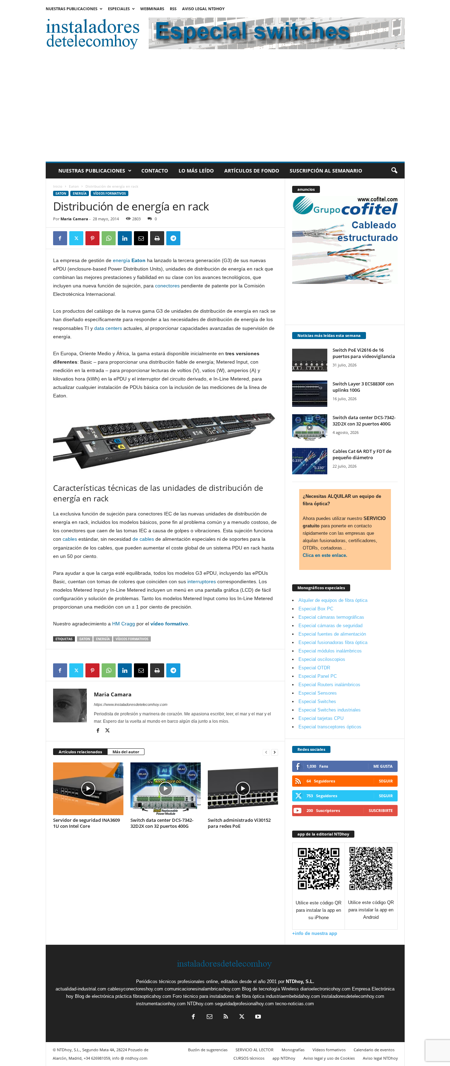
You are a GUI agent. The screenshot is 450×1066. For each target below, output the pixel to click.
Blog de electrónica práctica (103, 996)
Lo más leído (196, 170)
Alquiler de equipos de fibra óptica (332, 600)
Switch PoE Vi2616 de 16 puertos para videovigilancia (364, 353)
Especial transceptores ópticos (329, 726)
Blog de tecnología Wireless (270, 989)
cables (70, 539)
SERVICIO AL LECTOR (255, 1049)
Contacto (154, 170)
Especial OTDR (314, 667)
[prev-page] (266, 752)
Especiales (119, 8)
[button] (394, 170)
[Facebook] (60, 238)
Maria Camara (74, 218)
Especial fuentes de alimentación (332, 634)
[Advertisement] (225, 109)
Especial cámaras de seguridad (330, 625)
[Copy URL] (189, 238)
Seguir (386, 781)
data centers (108, 328)
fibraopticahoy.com (152, 996)
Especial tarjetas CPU (320, 718)
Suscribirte (381, 810)
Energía (79, 193)
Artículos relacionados (80, 751)
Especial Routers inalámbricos (329, 684)
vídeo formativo (169, 623)
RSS (173, 8)
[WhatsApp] (109, 238)
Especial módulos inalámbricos (330, 651)
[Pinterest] (92, 238)
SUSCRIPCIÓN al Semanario (326, 170)
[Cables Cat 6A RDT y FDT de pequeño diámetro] (309, 461)
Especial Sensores (317, 693)
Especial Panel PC (317, 676)
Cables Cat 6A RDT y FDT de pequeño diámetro (362, 454)
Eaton (74, 186)
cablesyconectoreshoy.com (135, 989)
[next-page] (274, 752)
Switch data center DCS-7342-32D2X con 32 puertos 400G (161, 823)
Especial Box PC (315, 608)
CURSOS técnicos (248, 1058)
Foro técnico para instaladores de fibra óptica (218, 996)
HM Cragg (123, 623)
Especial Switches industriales (329, 710)
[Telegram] (173, 238)
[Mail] (209, 1017)
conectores (167, 285)
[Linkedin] (125, 238)
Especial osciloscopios (321, 659)
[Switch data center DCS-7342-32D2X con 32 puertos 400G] (165, 788)
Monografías (293, 1049)
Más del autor (125, 751)
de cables (143, 539)
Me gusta (383, 766)
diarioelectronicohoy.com (325, 989)
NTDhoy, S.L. (300, 981)
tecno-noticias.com (294, 1003)
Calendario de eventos (374, 1049)
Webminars (152, 8)
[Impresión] (157, 238)
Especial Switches (317, 701)
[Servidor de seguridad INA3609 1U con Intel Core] (88, 788)
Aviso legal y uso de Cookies (329, 1058)
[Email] (141, 238)
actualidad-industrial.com (81, 989)
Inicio (57, 186)
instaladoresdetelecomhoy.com (352, 996)
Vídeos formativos (109, 193)
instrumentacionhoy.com (161, 1003)
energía (121, 260)
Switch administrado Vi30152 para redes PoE (239, 823)
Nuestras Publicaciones (71, 8)
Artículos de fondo (251, 170)
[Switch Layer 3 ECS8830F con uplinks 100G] (309, 394)
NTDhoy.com (200, 1003)
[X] (76, 238)
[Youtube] (257, 1017)
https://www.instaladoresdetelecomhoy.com (130, 704)
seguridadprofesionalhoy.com (244, 1003)
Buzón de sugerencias (207, 1049)
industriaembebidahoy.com (293, 996)
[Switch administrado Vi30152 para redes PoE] (243, 788)
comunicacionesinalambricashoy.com (202, 989)
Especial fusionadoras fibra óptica (332, 642)
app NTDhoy (283, 1058)
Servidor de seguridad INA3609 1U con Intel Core (86, 823)
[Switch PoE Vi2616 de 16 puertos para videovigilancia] (309, 360)
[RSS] (226, 1017)
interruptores (201, 581)
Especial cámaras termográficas (331, 617)
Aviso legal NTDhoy (203, 8)
